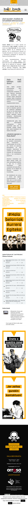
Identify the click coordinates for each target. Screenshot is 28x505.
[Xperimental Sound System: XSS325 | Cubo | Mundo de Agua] (4, 266)
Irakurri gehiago (16, 503)
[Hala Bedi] (12, 9)
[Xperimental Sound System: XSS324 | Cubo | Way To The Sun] (4, 276)
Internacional (6, 23)
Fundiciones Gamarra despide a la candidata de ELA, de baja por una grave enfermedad (20, 200)
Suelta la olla (16, 22)
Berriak (23, 22)
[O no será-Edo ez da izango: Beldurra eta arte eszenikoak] (4, 296)
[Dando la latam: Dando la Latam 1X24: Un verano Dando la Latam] (4, 281)
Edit (3, 195)
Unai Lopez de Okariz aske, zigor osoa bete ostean (14, 323)
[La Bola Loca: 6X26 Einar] (4, 271)
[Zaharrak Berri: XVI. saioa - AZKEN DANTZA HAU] (4, 286)
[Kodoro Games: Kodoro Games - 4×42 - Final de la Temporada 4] (4, 261)
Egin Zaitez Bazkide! (13, 1)
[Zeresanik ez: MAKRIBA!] (4, 291)
